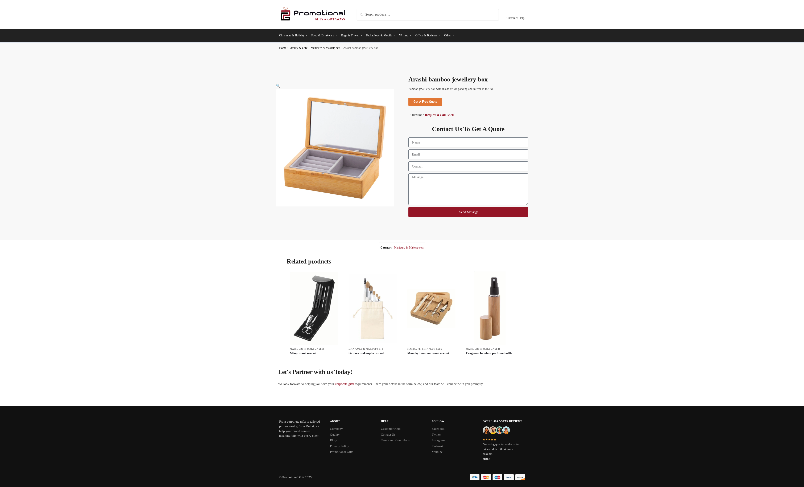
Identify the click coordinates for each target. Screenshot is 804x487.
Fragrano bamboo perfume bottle (489, 353)
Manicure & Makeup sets (325, 47)
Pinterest (437, 446)
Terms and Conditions (395, 440)
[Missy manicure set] (314, 308)
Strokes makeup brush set (366, 353)
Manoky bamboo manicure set (428, 353)
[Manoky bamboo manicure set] (431, 308)
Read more (314, 360)
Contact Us (388, 434)
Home (282, 47)
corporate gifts (344, 384)
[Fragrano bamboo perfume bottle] (490, 308)
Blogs (334, 440)
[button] (278, 86)
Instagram (438, 440)
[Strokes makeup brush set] (373, 308)
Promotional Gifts (341, 452)
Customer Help (515, 18)
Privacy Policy (339, 446)
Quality (335, 434)
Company (336, 428)
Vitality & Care (298, 47)
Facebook (438, 428)
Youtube (437, 452)
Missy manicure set (303, 353)
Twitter (436, 434)
